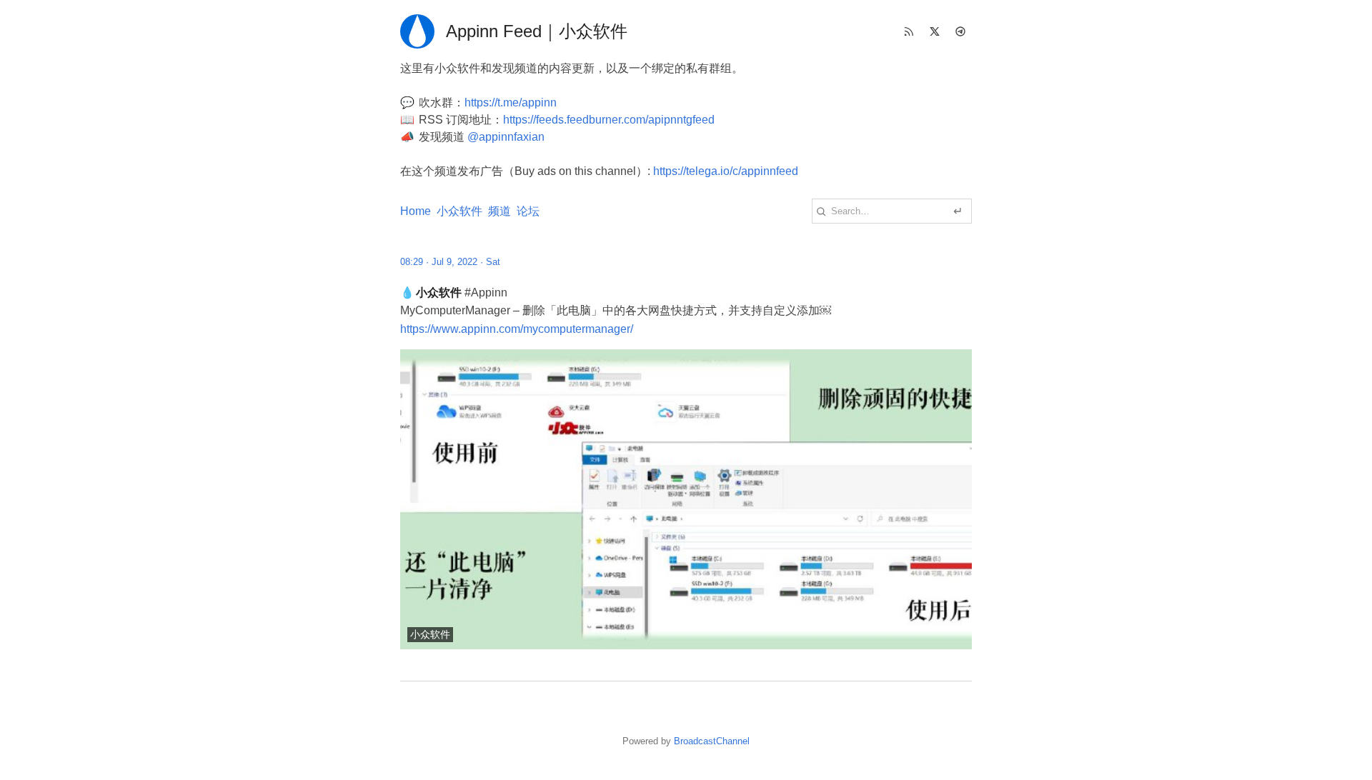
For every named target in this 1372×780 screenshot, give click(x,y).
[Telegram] (960, 31)
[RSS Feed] (909, 31)
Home (415, 211)
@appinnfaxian (506, 137)
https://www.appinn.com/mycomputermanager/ (516, 329)
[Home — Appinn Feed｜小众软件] (417, 31)
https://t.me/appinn (510, 102)
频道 (499, 211)
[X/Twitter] (934, 31)
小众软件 (459, 211)
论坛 (528, 211)
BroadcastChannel (712, 741)
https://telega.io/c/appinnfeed (725, 171)
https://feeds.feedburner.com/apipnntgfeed (609, 120)
